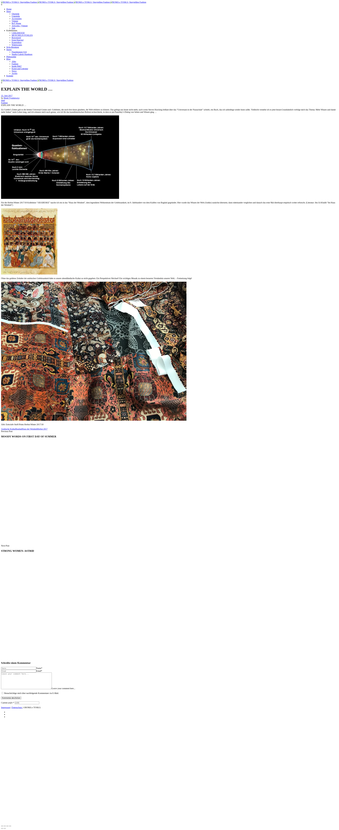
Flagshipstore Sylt (19, 52)
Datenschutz (17, 707)
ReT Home (16, 23)
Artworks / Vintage (20, 26)
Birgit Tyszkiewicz (11, 98)
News (14, 71)
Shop (8, 11)
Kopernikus (16, 42)
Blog (8, 59)
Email (39, 671)
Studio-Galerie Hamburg (22, 54)
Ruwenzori (16, 38)
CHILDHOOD (18, 33)
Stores (9, 49)
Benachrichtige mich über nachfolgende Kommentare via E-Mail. (31, 693)
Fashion (15, 64)
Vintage (15, 21)
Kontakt (9, 76)
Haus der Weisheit (29, 429)
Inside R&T (17, 66)
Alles (14, 61)
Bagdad (18, 429)
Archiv (14, 73)
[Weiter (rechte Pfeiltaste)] (5, 828)
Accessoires (17, 18)
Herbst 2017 (42, 429)
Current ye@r (7, 703)
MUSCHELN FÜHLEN (22, 35)
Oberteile (15, 14)
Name (39, 668)
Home (9, 9)
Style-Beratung (12, 47)
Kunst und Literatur (20, 69)
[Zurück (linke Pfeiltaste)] (2, 828)
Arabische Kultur (8, 429)
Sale (13, 28)
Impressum (5, 707)
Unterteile (16, 16)
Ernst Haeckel (17, 40)
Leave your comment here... (63, 688)
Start (3, 100)
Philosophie (11, 57)
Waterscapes (17, 45)
